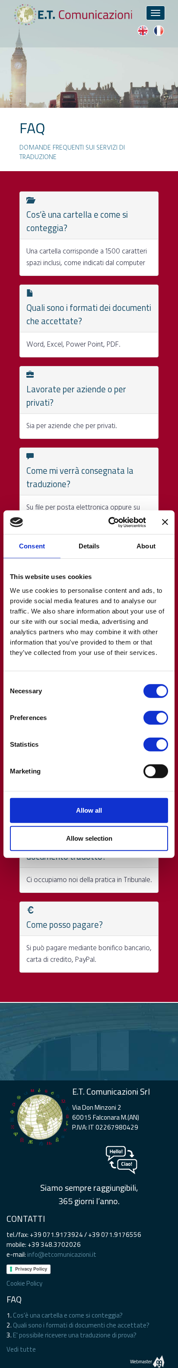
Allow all (89, 810)
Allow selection (89, 838)
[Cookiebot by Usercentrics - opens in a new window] (110, 522)
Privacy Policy (31, 1269)
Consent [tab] (32, 546)
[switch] (155, 717)
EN (142, 30)
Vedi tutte (21, 1349)
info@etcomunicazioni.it (61, 1254)
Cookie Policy (24, 1283)
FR (158, 30)
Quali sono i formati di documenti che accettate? (81, 1325)
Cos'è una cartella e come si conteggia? (68, 1315)
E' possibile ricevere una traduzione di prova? (75, 1335)
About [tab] (146, 546)
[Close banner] (165, 522)
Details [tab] (89, 546)
